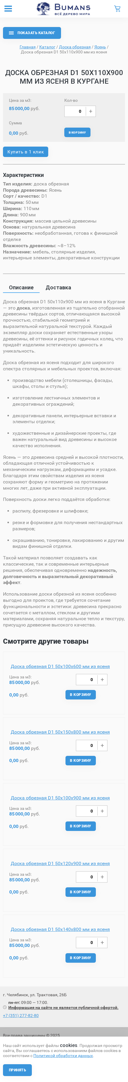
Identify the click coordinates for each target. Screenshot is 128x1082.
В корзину (77, 132)
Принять (17, 1070)
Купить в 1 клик (25, 152)
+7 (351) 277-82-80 (21, 1015)
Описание (21, 287)
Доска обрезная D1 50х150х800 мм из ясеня (60, 732)
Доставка (58, 287)
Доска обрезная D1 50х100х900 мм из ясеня (60, 798)
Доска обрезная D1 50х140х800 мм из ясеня (60, 929)
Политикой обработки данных (63, 1055)
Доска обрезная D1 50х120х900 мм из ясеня (60, 863)
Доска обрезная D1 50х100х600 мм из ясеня (60, 666)
